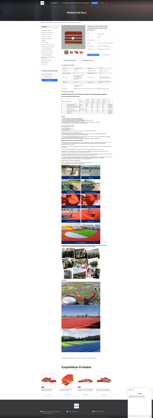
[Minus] (150, 389)
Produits (60, 2)
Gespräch (94, 2)
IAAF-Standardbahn (92, 358)
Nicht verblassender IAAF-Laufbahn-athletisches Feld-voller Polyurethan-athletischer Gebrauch (85, 390)
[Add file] (129, 416)
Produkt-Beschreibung (87, 60)
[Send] (150, 416)
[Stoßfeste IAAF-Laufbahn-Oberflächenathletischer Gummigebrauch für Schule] (49, 380)
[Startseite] (42, 3)
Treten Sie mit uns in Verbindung (81, 2)
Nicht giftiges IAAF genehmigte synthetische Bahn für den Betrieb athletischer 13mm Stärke (103, 390)
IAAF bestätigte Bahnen (71, 358)
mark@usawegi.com (48, 74)
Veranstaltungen (66, 2)
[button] (43, 383)
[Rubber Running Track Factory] (73, 37)
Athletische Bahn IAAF (82, 358)
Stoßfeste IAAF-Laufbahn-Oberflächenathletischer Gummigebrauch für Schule (47, 390)
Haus (52, 2)
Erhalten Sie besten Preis (93, 54)
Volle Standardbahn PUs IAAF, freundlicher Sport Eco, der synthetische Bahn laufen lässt (66, 390)
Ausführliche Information (69, 60)
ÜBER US (55, 2)
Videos (72, 2)
